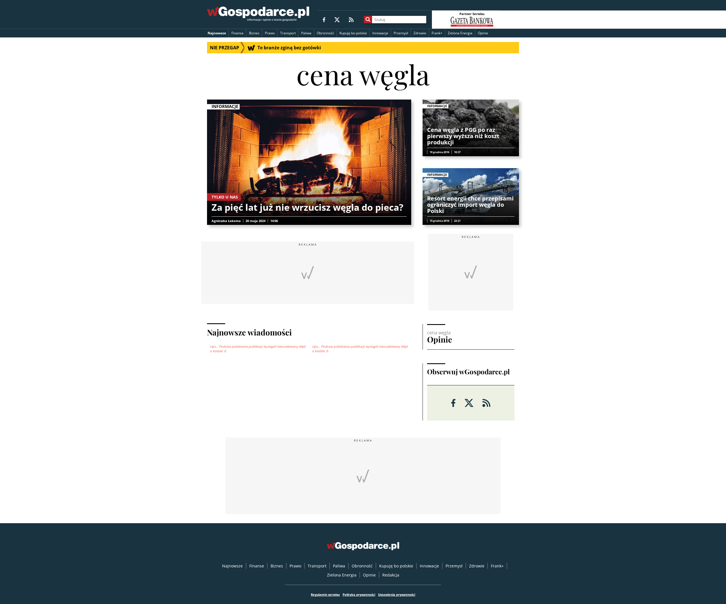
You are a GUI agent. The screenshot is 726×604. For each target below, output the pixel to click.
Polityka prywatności (359, 594)
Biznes (254, 33)
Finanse (237, 33)
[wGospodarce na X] (337, 19)
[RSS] (351, 19)
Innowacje (380, 33)
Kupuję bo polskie (353, 33)
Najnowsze (217, 33)
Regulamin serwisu (325, 594)
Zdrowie (419, 33)
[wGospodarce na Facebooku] (324, 19)
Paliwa (306, 33)
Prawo (270, 33)
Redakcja (390, 575)
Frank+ (437, 33)
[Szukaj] (368, 19)
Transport (288, 33)
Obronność (325, 33)
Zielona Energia (460, 33)
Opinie (483, 33)
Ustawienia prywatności (396, 594)
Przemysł (401, 33)
